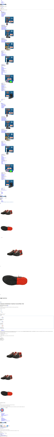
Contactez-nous (2, 418)
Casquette (2, 163)
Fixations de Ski (2, 15)
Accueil (2, 2)
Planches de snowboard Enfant (4, 130)
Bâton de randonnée (3, 71)
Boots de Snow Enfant (3, 132)
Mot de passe (1, 432)
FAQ (0, 427)
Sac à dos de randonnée (3, 74)
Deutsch (2, 192)
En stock (1, 338)
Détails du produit (3, 330)
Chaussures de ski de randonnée (4, 28)
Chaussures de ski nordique (3, 29)
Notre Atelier (2, 414)
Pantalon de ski (2, 86)
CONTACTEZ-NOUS (3, 427)
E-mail (0, 431)
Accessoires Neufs (3, 54)
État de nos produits (3, 413)
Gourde (2, 73)
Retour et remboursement (3, 419)
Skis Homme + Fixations (3, 13)
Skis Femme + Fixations (3, 105)
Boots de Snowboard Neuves (4, 144)
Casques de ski (2, 157)
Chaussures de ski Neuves (3, 143)
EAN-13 (1, 339)
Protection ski (2, 69)
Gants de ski (2, 88)
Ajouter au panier (3, 314)
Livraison (2, 1)
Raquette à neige (2, 158)
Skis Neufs (2, 142)
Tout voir (5, 12)
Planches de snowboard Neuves (4, 55)
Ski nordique (2, 16)
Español (2, 193)
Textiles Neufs (2, 145)
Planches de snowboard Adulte (4, 40)
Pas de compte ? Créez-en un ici (3, 435)
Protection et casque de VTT (3, 72)
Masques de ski (2, 159)
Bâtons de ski (2, 67)
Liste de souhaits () (2, 3)
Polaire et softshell (3, 85)
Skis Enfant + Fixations (3, 14)
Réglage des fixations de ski (3, 415)
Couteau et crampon (3, 70)
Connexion (2, 195)
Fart (1, 66)
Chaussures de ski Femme (3, 27)
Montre (2, 162)
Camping (2, 161)
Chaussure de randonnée (3, 90)
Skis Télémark (2, 107)
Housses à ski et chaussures (3, 68)
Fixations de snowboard (3, 131)
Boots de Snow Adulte (3, 41)
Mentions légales (2, 420)
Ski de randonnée (2, 106)
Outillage (2, 156)
